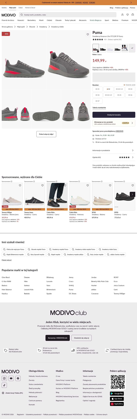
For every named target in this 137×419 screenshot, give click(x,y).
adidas (93, 289)
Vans (48, 285)
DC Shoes (72, 293)
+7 (132, 48)
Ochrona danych (101, 414)
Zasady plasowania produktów (94, 384)
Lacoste (49, 281)
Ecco (115, 281)
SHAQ (71, 285)
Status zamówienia (36, 384)
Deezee (27, 277)
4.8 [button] (106, 39)
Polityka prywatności (50, 414)
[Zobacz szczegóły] (132, 150)
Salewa (26, 285)
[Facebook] (18, 378)
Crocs (71, 281)
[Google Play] (117, 394)
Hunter (94, 285)
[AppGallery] (117, 404)
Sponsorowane (6, 181)
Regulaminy (60, 400)
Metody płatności (35, 392)
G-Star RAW (6, 281)
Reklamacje (33, 396)
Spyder (49, 293)
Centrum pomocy (35, 400)
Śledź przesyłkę (34, 388)
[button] (24, 59)
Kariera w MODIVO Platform (67, 388)
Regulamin (20, 414)
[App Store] (117, 399)
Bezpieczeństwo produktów (93, 388)
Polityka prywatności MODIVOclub (70, 414)
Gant (116, 289)
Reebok (27, 293)
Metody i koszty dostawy (38, 376)
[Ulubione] (127, 14)
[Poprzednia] (6, 2)
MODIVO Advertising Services (67, 396)
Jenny (71, 277)
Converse (94, 293)
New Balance (7, 289)
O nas (58, 376)
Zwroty (31, 380)
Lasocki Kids (28, 289)
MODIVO (119, 131)
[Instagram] (4, 378)
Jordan (93, 277)
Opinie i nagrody (89, 400)
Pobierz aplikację (121, 8)
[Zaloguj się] (122, 14)
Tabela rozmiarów (89, 376)
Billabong (50, 277)
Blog (111, 8)
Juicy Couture (119, 285)
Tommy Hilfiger (119, 293)
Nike (26, 281)
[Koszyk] (132, 14)
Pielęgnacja (87, 380)
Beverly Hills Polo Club (99, 281)
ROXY (116, 277)
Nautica (5, 293)
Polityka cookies (89, 414)
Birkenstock (51, 289)
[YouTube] (11, 378)
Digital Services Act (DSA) (92, 396)
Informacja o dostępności (92, 392)
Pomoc (132, 8)
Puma (97, 32)
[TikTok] (4, 385)
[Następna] (131, 2)
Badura (4, 285)
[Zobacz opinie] (132, 157)
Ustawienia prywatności (33, 414)
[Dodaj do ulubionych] (88, 34)
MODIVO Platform (63, 384)
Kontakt (32, 405)
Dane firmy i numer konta (65, 380)
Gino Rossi (6, 277)
